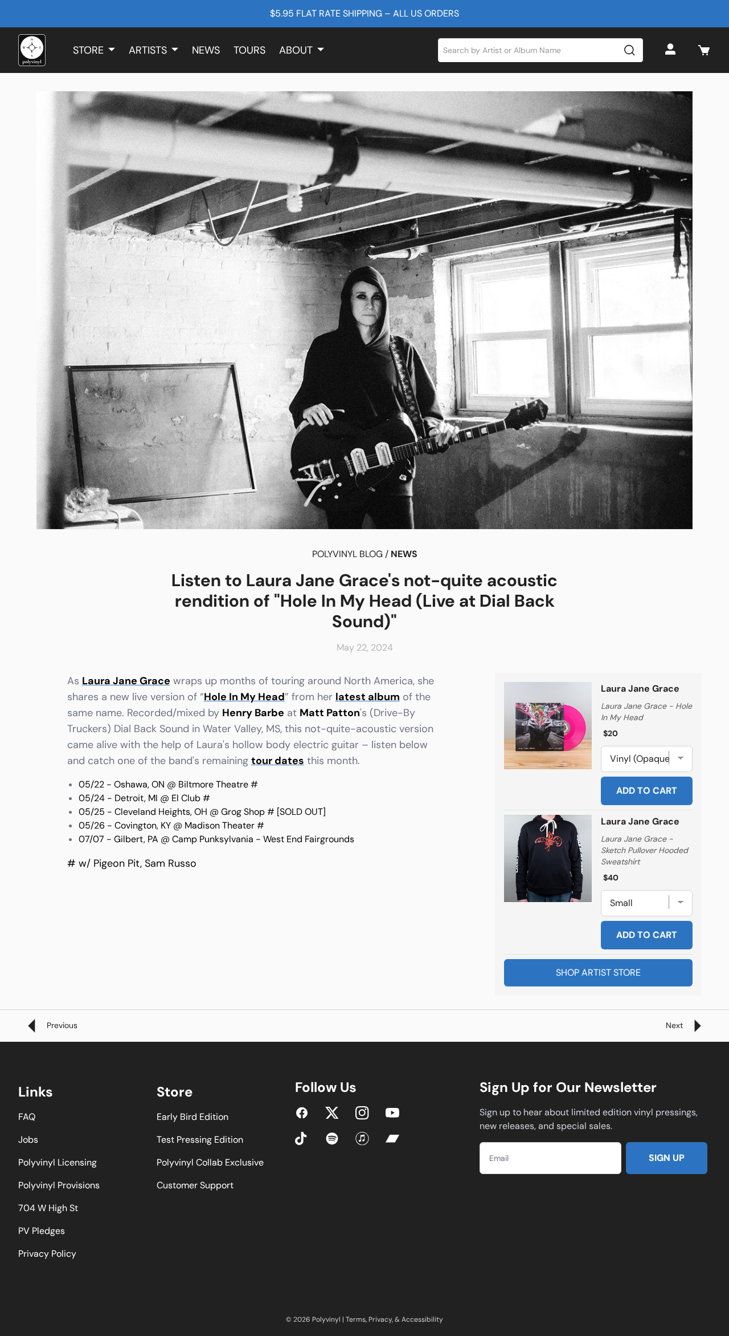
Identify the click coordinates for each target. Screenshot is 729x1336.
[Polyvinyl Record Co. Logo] (32, 50)
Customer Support (195, 1185)
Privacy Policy (47, 1254)
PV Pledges (41, 1231)
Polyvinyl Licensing (57, 1162)
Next (675, 1025)
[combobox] (541, 50)
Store (88, 50)
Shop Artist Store (598, 972)
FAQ (26, 1117)
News (206, 50)
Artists (148, 50)
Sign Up (667, 1158)
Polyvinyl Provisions (59, 1185)
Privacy (380, 1319)
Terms (356, 1319)
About (296, 50)
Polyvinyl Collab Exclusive (210, 1162)
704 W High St (48, 1208)
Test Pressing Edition (200, 1140)
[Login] (672, 50)
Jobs (28, 1140)
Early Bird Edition (192, 1117)
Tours (249, 50)
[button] (704, 50)
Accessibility (422, 1319)
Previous (60, 1025)
